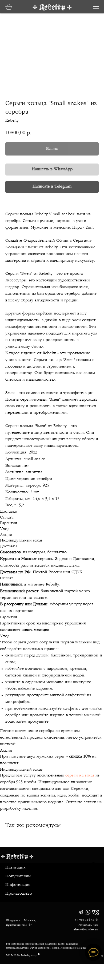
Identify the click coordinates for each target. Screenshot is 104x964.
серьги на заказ (79, 776)
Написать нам (88, 925)
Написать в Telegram (52, 187)
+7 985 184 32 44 (86, 920)
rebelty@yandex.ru (85, 929)
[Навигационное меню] (96, 7)
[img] (80, 912)
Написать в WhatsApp (52, 169)
